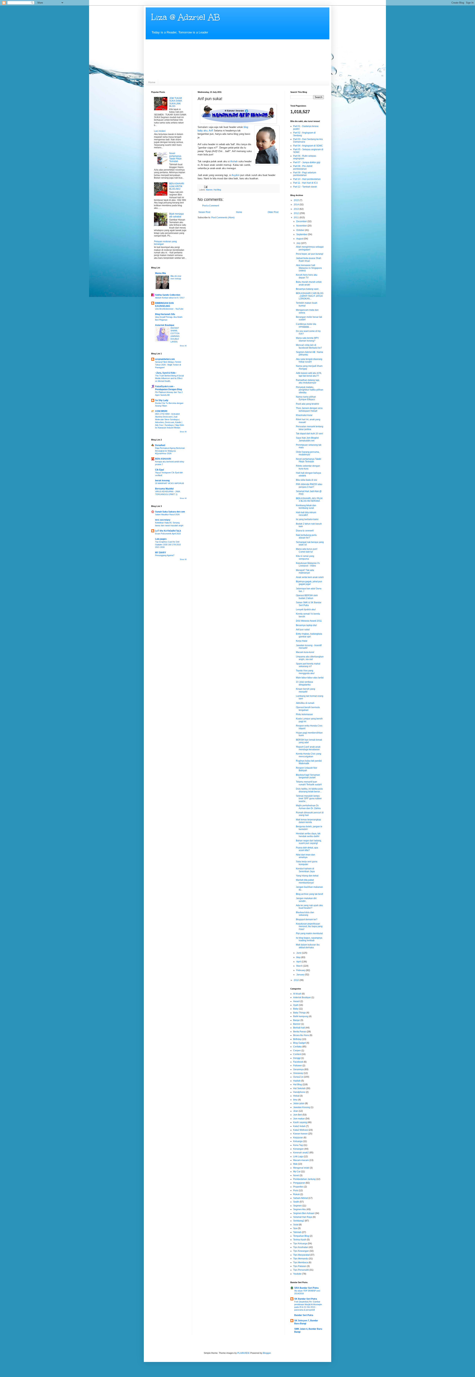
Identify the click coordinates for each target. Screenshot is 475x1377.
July (298, 243)
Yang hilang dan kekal (307, 875)
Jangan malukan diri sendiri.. (306, 899)
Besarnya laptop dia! (306, 625)
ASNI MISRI (161, 411)
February (301, 970)
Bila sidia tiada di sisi (306, 480)
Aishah (234, 161)
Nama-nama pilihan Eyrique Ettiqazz (306, 398)
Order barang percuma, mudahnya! (308, 453)
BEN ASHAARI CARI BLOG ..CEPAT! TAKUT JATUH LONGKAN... (309, 296)
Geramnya (298, 1069)
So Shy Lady (161, 400)
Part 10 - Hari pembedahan (307, 179)
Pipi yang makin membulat (309, 933)
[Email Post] (205, 186)
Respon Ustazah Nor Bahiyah (306, 769)
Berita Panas (299, 1031)
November (301, 225)
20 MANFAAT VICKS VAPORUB (169, 483)
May (298, 957)
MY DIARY (160, 552)
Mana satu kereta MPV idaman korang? (307, 339)
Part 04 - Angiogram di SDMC (308, 145)
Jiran (295, 1111)
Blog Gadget (299, 1043)
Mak (295, 1164)
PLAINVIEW (243, 1353)
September (302, 234)
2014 (296, 204)
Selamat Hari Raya (302, 1217)
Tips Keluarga (300, 1243)
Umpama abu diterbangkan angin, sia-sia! (310, 658)
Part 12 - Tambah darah (305, 186)
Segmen (297, 1205)
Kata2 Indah (299, 1126)
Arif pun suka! (303, 629)
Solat (295, 1224)
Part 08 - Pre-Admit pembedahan (302, 167)
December (301, 221)
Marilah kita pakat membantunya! (305, 881)
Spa (295, 1228)
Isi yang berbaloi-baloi (307, 519)
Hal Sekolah (299, 1088)
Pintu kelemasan (304, 714)
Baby (295, 1008)
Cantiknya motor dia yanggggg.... (306, 325)
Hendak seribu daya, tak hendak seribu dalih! (308, 834)
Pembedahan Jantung (304, 1179)
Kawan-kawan (300, 1133)
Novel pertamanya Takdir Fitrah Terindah (175, 157)
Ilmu (295, 1099)
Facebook (298, 1062)
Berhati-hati (299, 1027)
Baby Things (299, 1012)
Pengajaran (299, 1183)
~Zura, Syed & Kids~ (166, 373)
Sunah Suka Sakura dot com (170, 511)
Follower (297, 1065)
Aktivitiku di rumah (305, 703)
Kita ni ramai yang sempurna (305, 557)
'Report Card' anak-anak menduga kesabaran (308, 748)
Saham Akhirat (300, 1198)
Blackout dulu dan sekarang (305, 913)
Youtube (297, 1274)
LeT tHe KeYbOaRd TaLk (168, 531)
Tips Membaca (300, 1262)
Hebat (296, 1096)
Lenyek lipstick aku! (306, 609)
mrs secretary (162, 520)
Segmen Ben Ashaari (304, 1213)
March (299, 966)
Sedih (296, 1201)
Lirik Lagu (298, 1156)
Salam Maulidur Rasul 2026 (167, 514)
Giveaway (298, 1073)
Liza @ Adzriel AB (185, 17)
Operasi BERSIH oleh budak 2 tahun (307, 596)
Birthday (297, 1039)
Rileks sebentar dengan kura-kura (308, 467)
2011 (296, 217)
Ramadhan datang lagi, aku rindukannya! (308, 381)
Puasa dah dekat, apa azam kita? (307, 849)
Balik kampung (300, 1016)
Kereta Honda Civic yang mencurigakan (308, 755)
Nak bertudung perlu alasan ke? (306, 536)
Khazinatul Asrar (304, 415)
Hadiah (297, 1080)
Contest (297, 1054)
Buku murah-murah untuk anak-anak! (309, 283)
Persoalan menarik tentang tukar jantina (309, 427)
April (299, 961)
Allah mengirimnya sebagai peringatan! (310, 248)
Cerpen (297, 1050)
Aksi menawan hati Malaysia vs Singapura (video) (309, 268)
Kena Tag (298, 1145)
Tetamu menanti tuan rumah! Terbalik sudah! (309, 783)
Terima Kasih (299, 1239)
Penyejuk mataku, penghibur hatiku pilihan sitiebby (309, 390)
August (300, 238)
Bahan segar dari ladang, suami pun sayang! (309, 842)
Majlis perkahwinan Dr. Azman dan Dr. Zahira (308, 806)
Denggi (297, 1058)
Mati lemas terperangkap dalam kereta (308, 821)
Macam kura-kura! (305, 652)
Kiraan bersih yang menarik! (305, 690)
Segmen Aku (299, 1209)
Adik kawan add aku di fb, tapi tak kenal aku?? (309, 374)
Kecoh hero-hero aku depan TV (306, 276)
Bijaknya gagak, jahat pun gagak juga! (309, 582)
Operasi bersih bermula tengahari (308, 708)
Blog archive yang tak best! (309, 894)
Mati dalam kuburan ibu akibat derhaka (308, 946)
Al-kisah (297, 993)
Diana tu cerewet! (305, 530)
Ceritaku (297, 1046)
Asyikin (236, 175)
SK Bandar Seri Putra (305, 1299)
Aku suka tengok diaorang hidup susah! (309, 360)
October (300, 230)
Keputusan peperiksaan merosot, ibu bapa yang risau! (309, 926)
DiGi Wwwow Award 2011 (309, 621)
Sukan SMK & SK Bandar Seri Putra (308, 603)
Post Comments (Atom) (223, 217)
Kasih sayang (300, 1122)
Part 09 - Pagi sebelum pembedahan (304, 174)
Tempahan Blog (301, 1236)
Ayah (295, 1005)
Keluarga (297, 1141)
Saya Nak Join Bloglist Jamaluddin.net (307, 439)
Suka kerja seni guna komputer (306, 862)
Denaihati (160, 445)
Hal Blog (217, 190)
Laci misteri (160, 131)
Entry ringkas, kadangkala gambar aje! (309, 635)
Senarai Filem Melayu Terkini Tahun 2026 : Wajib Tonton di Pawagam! (168, 365)
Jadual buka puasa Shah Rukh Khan (308, 259)
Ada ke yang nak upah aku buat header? (309, 906)
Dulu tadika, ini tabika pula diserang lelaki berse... (309, 790)
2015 (296, 200)
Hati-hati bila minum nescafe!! (306, 513)
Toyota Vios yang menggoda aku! (305, 671)
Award (296, 1001)
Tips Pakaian (299, 1266)
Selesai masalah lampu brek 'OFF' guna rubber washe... (309, 799)
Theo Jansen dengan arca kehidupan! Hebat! (309, 409)
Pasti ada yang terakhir (307, 404)
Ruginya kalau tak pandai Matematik (309, 762)
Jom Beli (297, 1114)
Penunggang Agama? (164, 555)
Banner (209, 190)
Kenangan (298, 1149)
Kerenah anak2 (301, 1152)
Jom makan (299, 1118)
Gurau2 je (298, 1077)
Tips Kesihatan (300, 1247)
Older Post (273, 212)
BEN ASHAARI (163, 459)
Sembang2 (298, 1220)
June (299, 953)
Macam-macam (301, 1160)
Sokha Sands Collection (167, 295)
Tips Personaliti (301, 1270)
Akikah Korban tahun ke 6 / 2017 (169, 298)
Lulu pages (161, 539)
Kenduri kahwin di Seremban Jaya (305, 870)
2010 (296, 980)
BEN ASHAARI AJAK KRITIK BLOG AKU (176, 186)
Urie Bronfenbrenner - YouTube (169, 309)
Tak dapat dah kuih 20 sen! (309, 433)
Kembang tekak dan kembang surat (306, 506)
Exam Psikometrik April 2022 (168, 533)
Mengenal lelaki (301, 1168)
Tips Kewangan (301, 1251)
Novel (296, 1175)
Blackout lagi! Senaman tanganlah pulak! (308, 776)
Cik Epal (159, 469)
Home (151, 82)
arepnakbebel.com (165, 359)
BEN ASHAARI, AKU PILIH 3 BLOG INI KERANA (309, 499)
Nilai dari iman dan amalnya (305, 856)
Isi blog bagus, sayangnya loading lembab (309, 939)
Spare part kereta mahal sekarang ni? (308, 665)
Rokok (296, 1194)
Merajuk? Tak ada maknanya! (305, 571)
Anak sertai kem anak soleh (310, 577)
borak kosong (162, 480)
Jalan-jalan (298, 1103)
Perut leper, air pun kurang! (309, 254)
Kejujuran (298, 1137)
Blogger (267, 1353)
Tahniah (297, 1232)
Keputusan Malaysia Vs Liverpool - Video (308, 564)
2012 (296, 213)
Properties (298, 1186)
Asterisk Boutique (164, 325)
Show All (183, 346)
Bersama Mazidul (164, 488)
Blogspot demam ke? (306, 919)
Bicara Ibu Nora (301, 1035)
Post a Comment (210, 205)
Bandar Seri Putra (303, 1315)
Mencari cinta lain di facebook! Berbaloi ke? (309, 346)
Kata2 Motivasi (300, 1130)
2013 (296, 209)
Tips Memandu (300, 1258)
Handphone (299, 1092)
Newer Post (204, 212)
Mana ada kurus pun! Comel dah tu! (306, 550)
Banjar (296, 1020)
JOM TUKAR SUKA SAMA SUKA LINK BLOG (175, 102)
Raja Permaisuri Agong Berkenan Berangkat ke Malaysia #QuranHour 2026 (170, 451)
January (300, 974)
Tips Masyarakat (301, 1255)
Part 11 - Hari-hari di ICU (305, 183)
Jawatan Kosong (301, 1107)
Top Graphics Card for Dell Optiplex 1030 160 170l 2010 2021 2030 (168, 544)
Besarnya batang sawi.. (308, 289)
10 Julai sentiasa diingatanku (304, 683)
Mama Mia (160, 273)
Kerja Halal (301, 641)
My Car (296, 1171)
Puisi (295, 1190)
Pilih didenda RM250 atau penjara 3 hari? (309, 485)
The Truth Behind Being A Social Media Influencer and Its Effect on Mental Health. (169, 378)
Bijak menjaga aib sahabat (176, 215)
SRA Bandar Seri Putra (306, 1288)
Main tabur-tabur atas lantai (310, 677)
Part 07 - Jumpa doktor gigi (306, 162)
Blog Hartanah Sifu (165, 314)
